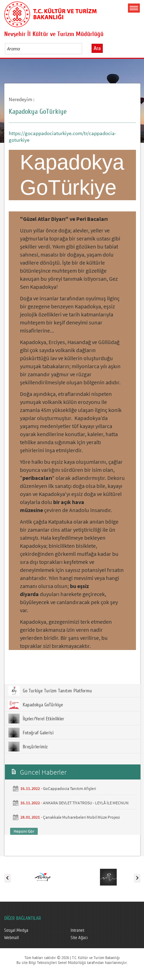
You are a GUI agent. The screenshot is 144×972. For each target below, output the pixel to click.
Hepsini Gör (24, 831)
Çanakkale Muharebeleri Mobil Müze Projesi (81, 817)
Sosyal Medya (16, 930)
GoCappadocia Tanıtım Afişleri (69, 788)
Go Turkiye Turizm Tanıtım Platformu (56, 691)
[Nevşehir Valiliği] (108, 876)
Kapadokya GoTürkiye (42, 705)
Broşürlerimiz (34, 747)
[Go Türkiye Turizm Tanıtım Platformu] (42, 876)
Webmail (11, 937)
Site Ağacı (79, 937)
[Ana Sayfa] (50, 13)
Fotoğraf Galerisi (37, 733)
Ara (97, 48)
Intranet (77, 930)
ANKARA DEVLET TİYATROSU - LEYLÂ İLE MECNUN (86, 802)
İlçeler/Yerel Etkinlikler (42, 719)
